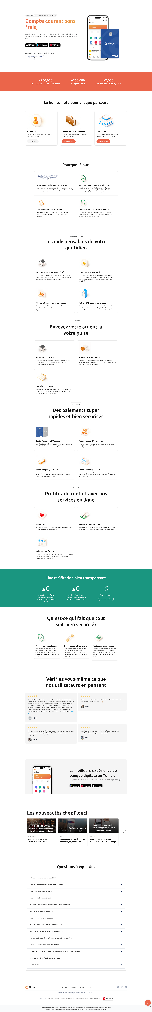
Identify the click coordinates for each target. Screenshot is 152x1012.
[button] (108, 999)
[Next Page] (123, 832)
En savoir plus (68, 141)
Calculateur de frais (106, 599)
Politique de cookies (95, 998)
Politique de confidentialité (82, 998)
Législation (50, 998)
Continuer (33, 141)
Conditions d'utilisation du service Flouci (64, 998)
